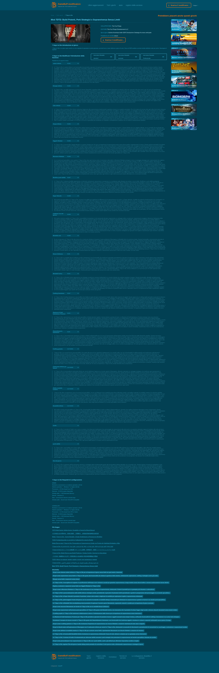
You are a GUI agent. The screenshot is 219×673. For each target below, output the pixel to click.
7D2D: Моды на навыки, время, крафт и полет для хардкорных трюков (74, 559)
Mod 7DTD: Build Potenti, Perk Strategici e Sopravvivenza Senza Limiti (75, 566)
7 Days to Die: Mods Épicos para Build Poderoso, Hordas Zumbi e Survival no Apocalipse (79, 553)
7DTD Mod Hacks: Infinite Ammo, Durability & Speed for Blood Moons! (73, 530)
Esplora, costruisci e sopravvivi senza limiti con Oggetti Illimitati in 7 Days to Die (76, 586)
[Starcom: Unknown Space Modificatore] (184, 53)
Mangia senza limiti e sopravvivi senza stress (66, 579)
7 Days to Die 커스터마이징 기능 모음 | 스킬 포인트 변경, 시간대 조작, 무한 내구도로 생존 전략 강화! (82, 546)
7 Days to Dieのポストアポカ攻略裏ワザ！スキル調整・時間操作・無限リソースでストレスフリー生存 (83, 550)
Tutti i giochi (111, 5)
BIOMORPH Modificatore (179, 100)
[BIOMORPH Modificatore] (184, 95)
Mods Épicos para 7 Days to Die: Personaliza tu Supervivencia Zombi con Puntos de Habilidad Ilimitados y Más (86, 543)
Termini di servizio (123, 656)
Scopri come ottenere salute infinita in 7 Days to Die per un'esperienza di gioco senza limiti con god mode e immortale (87, 572)
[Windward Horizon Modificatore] (184, 109)
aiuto (121, 5)
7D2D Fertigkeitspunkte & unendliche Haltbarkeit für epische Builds (72, 540)
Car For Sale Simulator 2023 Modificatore (184, 85)
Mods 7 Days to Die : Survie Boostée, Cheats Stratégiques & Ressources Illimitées (77, 537)
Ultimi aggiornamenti (96, 5)
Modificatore (175, 29)
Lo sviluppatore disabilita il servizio (142, 656)
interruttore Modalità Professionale (148, 57)
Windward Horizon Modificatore (181, 114)
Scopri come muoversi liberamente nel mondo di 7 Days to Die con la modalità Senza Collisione (81, 606)
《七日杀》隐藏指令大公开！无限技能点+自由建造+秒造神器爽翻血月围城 (75, 556)
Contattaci (113, 657)
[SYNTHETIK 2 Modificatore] (184, 39)
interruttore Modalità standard (99, 57)
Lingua (195, 5)
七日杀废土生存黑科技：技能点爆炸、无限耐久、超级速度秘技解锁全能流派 (75, 533)
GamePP (60, 666)
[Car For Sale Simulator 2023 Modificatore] (184, 81)
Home (52, 15)
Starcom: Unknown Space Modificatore (183, 57)
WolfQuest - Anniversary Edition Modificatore (181, 71)
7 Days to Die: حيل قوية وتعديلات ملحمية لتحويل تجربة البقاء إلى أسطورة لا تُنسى (75, 563)
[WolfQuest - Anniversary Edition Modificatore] (184, 67)
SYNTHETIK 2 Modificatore (179, 43)
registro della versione (134, 5)
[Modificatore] (184, 25)
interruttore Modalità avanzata (123, 57)
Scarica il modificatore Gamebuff (180, 5)
